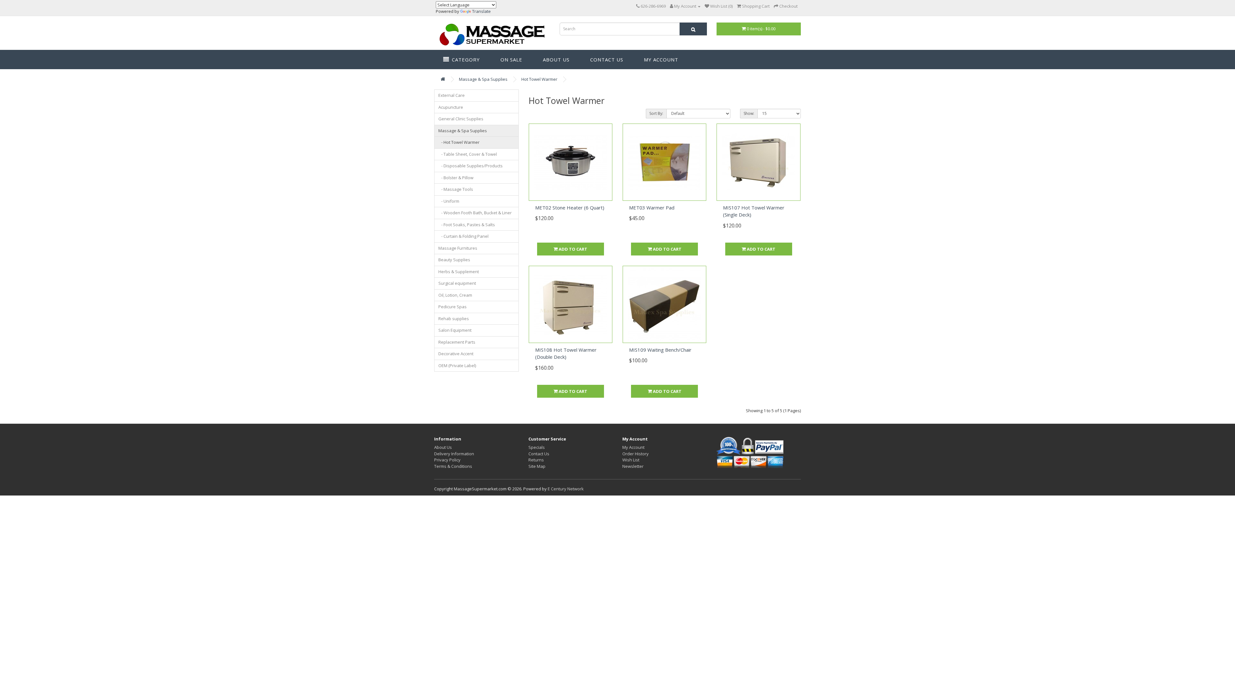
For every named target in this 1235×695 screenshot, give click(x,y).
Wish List (630, 460)
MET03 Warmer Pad (651, 207)
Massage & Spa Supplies (483, 79)
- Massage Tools (455, 189)
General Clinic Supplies (460, 119)
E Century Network (566, 489)
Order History (635, 454)
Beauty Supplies (454, 260)
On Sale (510, 59)
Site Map (536, 466)
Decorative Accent (455, 354)
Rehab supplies (453, 318)
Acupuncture (450, 107)
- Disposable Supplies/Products (470, 166)
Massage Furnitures (457, 248)
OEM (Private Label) (457, 365)
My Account (660, 59)
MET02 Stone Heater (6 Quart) (569, 207)
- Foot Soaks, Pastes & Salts (466, 224)
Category (465, 59)
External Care (451, 95)
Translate (481, 11)
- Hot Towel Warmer (459, 142)
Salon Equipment (454, 330)
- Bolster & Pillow (455, 178)
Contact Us (606, 59)
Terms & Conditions (453, 466)
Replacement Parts (456, 342)
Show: (749, 113)
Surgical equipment (457, 283)
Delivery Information (454, 454)
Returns (536, 460)
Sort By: (656, 113)
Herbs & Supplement (458, 271)
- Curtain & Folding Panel (463, 236)
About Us (555, 59)
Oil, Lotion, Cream (455, 295)
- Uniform (448, 201)
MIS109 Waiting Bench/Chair (660, 350)
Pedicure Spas (452, 307)
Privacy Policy (447, 460)
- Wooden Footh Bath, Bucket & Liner (475, 213)
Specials (536, 447)
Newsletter (633, 466)
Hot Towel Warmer (539, 79)
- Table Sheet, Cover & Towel (467, 154)
